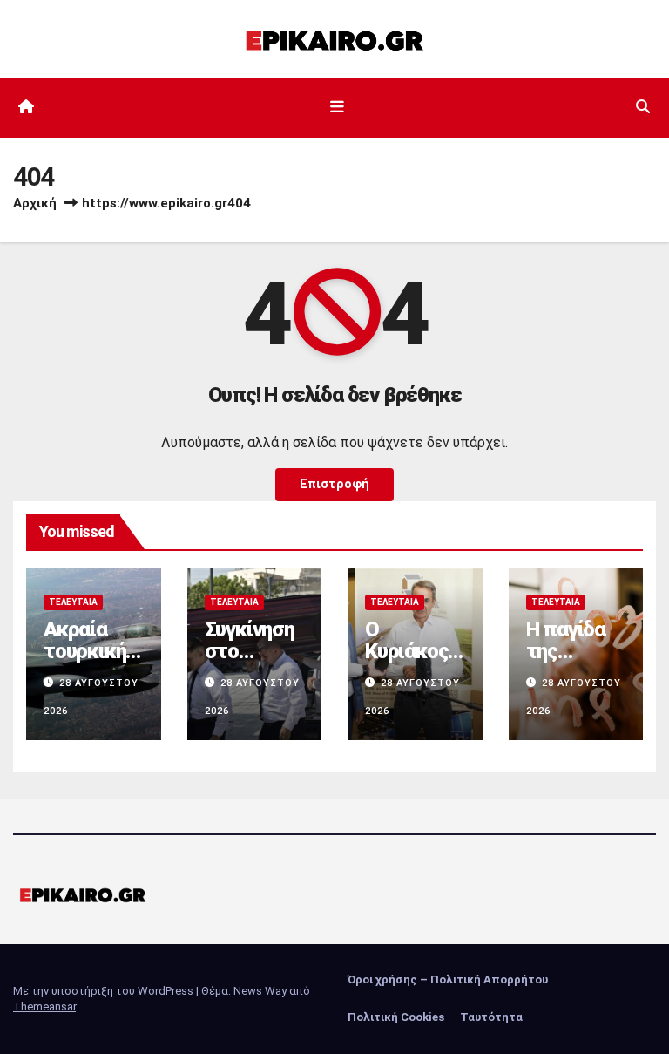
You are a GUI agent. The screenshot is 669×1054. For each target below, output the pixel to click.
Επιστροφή (334, 484)
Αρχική (35, 203)
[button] (643, 107)
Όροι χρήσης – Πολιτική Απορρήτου (448, 979)
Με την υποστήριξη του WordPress (104, 990)
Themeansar (44, 1006)
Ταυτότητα (491, 1016)
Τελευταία (73, 602)
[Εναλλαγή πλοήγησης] (338, 107)
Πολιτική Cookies (396, 1016)
